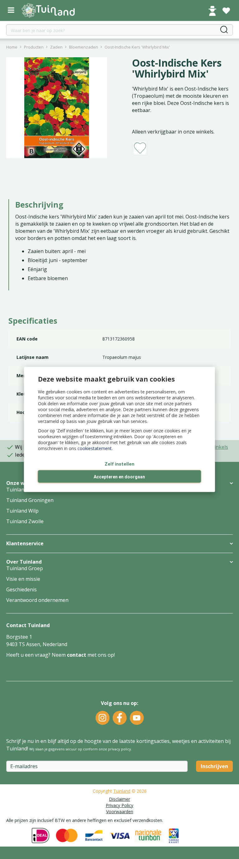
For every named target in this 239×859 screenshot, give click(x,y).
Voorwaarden (119, 811)
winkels (219, 447)
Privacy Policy (119, 805)
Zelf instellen (119, 464)
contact (76, 654)
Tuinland (121, 791)
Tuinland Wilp (22, 510)
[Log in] (212, 11)
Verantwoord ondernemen (37, 600)
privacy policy (119, 749)
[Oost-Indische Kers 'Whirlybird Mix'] (56, 107)
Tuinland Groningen (30, 500)
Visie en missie (23, 578)
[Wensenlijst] (226, 11)
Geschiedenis (21, 589)
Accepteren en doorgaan (119, 476)
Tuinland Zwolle (25, 521)
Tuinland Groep (24, 568)
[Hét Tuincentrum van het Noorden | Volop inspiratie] (48, 10)
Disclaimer (119, 799)
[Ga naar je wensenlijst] (226, 11)
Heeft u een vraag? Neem (36, 654)
